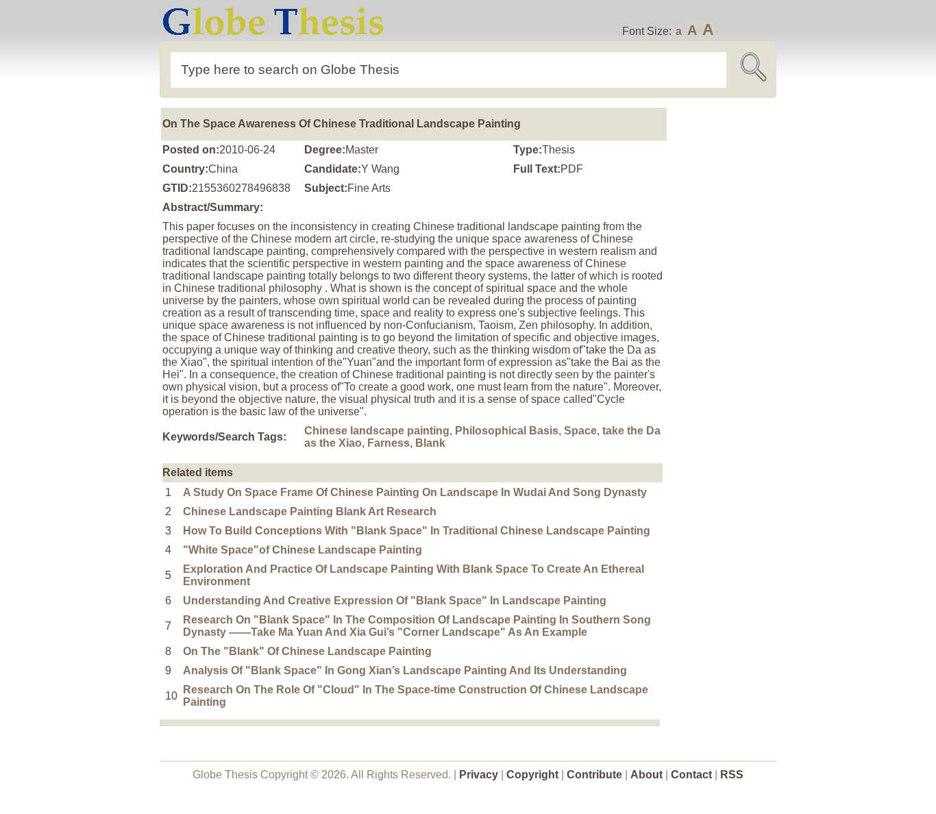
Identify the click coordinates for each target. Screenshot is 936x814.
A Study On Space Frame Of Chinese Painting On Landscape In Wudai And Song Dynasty (415, 492)
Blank (430, 443)
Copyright (532, 774)
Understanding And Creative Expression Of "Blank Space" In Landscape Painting (394, 600)
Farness (388, 443)
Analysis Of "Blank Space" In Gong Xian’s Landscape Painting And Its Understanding (405, 670)
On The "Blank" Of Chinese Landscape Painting (307, 651)
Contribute (594, 774)
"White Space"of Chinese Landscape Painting (302, 550)
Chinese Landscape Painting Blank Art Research (309, 511)
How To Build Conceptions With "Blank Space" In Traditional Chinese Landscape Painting (416, 530)
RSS (731, 774)
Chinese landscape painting (376, 430)
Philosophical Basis (506, 430)
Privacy (478, 774)
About (646, 774)
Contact (693, 774)
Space (580, 430)
